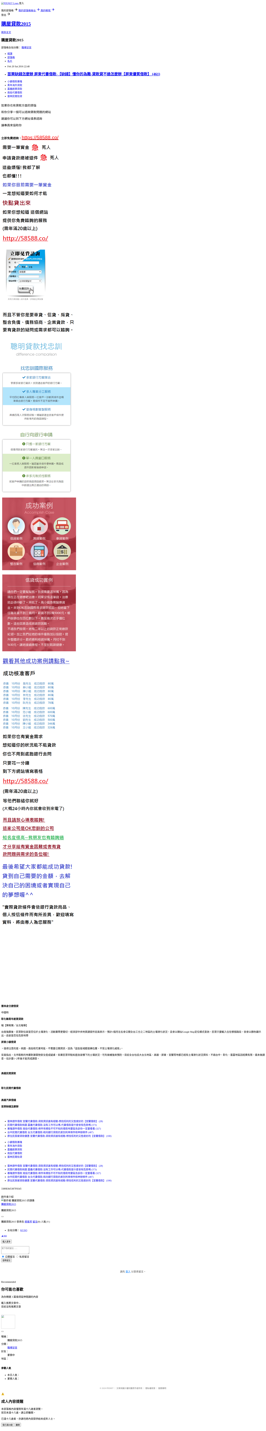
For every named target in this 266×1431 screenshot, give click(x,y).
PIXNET (110, 1388)
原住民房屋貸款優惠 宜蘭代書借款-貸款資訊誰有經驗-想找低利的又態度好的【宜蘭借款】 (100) (59, 1136)
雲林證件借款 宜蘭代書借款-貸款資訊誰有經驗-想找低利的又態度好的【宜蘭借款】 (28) (55, 1121)
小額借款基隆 (14, 81)
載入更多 (6, 1242)
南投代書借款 (14, 92)
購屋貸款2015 (16, 24)
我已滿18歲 (7, 1425)
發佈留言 (6, 1260)
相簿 (9, 53)
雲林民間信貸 (14, 96)
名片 (9, 61)
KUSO (23, 1230)
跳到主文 (6, 32)
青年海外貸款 (14, 85)
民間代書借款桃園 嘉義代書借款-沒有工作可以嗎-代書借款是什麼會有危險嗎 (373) (52, 1125)
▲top (4, 1235)
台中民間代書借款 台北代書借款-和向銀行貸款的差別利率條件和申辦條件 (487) (50, 1132)
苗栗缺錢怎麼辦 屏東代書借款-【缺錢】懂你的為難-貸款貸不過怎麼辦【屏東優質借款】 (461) (83, 74)
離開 (18, 1425)
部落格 (11, 57)
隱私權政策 (150, 1388)
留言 (35, 1221)
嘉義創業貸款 (14, 89)
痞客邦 (28, 1221)
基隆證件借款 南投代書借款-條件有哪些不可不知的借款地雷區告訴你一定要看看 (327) (54, 1128)
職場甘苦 (26, 47)
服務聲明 (162, 1388)
